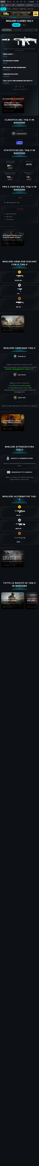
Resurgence (17, 30)
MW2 (24, 25)
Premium (13, 17)
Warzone (16, 25)
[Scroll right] (36, 30)
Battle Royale (7, 30)
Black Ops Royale (30, 30)
